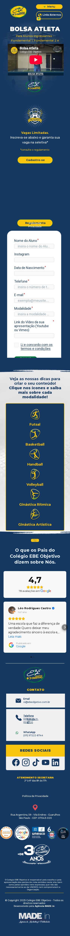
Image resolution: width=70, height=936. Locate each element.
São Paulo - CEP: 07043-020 (35, 818)
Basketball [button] (35, 444)
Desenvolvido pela (24, 906)
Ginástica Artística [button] (35, 524)
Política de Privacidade (35, 225)
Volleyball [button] (35, 485)
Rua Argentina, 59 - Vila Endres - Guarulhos (35, 814)
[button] (35, 414)
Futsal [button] (34, 424)
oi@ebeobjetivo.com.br (36, 700)
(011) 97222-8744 (33, 734)
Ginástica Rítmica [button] (35, 504)
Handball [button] (35, 464)
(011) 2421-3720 (32, 721)
